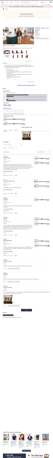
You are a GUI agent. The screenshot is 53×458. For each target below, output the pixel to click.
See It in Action (7, 56)
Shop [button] (7, 2)
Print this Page (31, 81)
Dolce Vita (37, 35)
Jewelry (33, 4)
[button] (42, 2)
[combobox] (28, 2)
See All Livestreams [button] (26, 450)
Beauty (29, 4)
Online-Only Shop (16, 4)
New (6, 4)
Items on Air (17, 2)
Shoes (37, 4)
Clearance (22, 4)
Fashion (26, 4)
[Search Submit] (36, 2)
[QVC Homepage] (3, 9)
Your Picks (3, 4)
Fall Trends (10, 4)
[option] (26, 6)
